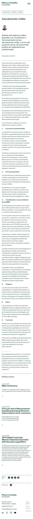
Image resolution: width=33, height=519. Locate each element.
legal (20, 12)
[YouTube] (15, 513)
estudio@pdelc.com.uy (9, 509)
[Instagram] (11, 513)
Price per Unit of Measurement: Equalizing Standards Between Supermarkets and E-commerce (16, 411)
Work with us (28, 507)
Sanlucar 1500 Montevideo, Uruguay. (9, 502)
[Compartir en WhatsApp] (12, 478)
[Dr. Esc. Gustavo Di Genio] (4, 27)
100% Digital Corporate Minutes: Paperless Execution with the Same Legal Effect (15, 439)
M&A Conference (10, 386)
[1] (29, 107)
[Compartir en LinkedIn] (18, 478)
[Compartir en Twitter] (15, 478)
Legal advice (28, 502)
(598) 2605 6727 (7, 506)
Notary (14, 12)
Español (28, 511)
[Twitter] (7, 513)
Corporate (6, 12)
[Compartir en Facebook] (9, 478)
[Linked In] (3, 513)
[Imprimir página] (11, 485)
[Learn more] (2, 396)
